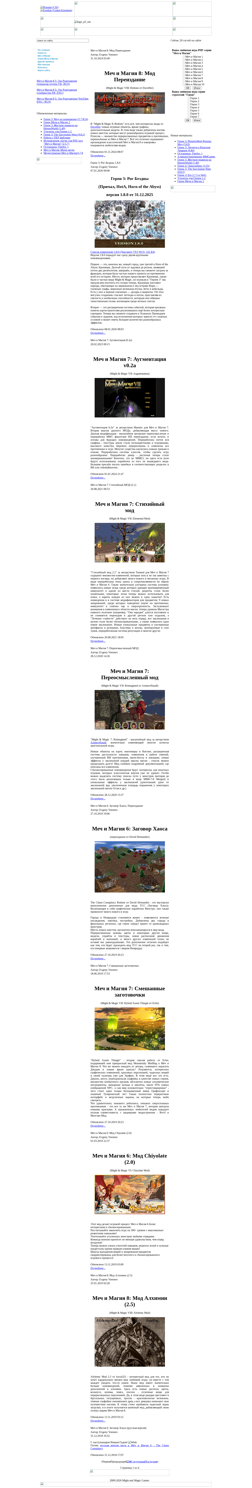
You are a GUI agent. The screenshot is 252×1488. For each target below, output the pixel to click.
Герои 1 (194, 98)
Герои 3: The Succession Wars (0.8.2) (64, 134)
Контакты (42, 67)
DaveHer (95, 126)
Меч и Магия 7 (194, 75)
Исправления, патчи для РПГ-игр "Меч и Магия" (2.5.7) (63, 142)
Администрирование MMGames (196, 156)
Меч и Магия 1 (194, 56)
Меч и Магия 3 (194, 62)
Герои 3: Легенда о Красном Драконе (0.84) (193, 149)
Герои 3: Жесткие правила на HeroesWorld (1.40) (60, 127)
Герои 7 (194, 116)
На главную (44, 50)
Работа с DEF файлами (57, 137)
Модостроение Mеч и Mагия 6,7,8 (63, 153)
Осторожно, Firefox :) (56, 146)
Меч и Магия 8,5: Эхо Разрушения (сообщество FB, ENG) (57, 91)
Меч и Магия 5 (194, 68)
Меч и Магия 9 (194, 81)
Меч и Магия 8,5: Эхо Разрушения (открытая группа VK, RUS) (57, 82)
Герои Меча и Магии (48, 59)
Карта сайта (44, 70)
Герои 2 (194, 101)
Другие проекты (46, 61)
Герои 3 (194, 104)
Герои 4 (194, 107)
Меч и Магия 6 (194, 72)
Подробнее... (98, 155)
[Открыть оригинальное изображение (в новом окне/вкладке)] (130, 246)
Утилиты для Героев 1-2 (58, 131)
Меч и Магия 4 (194, 65)
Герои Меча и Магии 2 (57, 122)
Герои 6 (194, 113)
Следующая (138, 1461)
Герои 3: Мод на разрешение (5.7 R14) (66, 119)
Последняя (151, 1461)
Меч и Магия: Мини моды (59, 149)
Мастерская (44, 64)
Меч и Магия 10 (194, 84)
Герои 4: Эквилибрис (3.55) (193, 165)
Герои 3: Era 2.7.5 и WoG (191, 175)
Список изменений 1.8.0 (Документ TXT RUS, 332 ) (123, 252)
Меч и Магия (44, 56)
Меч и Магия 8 (194, 78)
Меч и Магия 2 (194, 59)
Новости (42, 53)
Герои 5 (194, 110)
